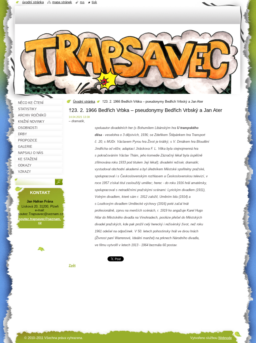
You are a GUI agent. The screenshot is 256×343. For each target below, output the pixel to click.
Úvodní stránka (84, 101)
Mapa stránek (62, 2)
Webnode (225, 338)
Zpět (72, 265)
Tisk (94, 2)
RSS (82, 2)
